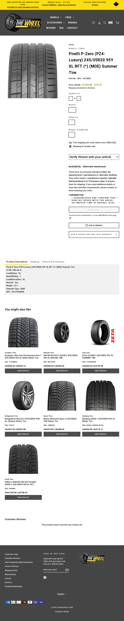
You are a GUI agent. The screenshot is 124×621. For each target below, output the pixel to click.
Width (72, 105)
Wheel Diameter (78, 130)
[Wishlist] (93, 22)
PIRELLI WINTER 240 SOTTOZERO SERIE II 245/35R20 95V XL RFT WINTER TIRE (20, 483)
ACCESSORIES (55, 22)
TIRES (68, 17)
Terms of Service (11, 566)
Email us (8, 582)
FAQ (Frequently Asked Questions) (19, 562)
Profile (73, 117)
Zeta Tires (86, 353)
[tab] (17, 262)
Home (71, 45)
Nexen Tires (48, 416)
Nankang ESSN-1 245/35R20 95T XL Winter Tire (98, 420)
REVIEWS (51, 28)
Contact (8, 578)
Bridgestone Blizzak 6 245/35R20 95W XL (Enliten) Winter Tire (22, 420)
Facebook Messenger (13, 586)
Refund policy (10, 574)
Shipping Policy (11, 570)
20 (72, 135)
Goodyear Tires (10, 353)
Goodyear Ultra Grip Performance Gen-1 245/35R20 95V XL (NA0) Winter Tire (23, 356)
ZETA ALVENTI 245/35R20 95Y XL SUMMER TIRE (97, 356)
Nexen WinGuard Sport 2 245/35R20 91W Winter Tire (60, 420)
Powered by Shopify (62, 612)
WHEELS (55, 17)
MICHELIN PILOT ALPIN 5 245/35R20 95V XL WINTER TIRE (61, 356)
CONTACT (72, 28)
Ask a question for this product (91, 234)
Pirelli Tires (77, 48)
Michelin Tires (49, 353)
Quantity (74, 93)
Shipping (72, 88)
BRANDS (72, 22)
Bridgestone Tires (11, 416)
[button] (110, 23)
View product (23, 371)
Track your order (11, 554)
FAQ (61, 28)
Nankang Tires (87, 416)
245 (72, 110)
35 (72, 122)
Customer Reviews (12, 558)
